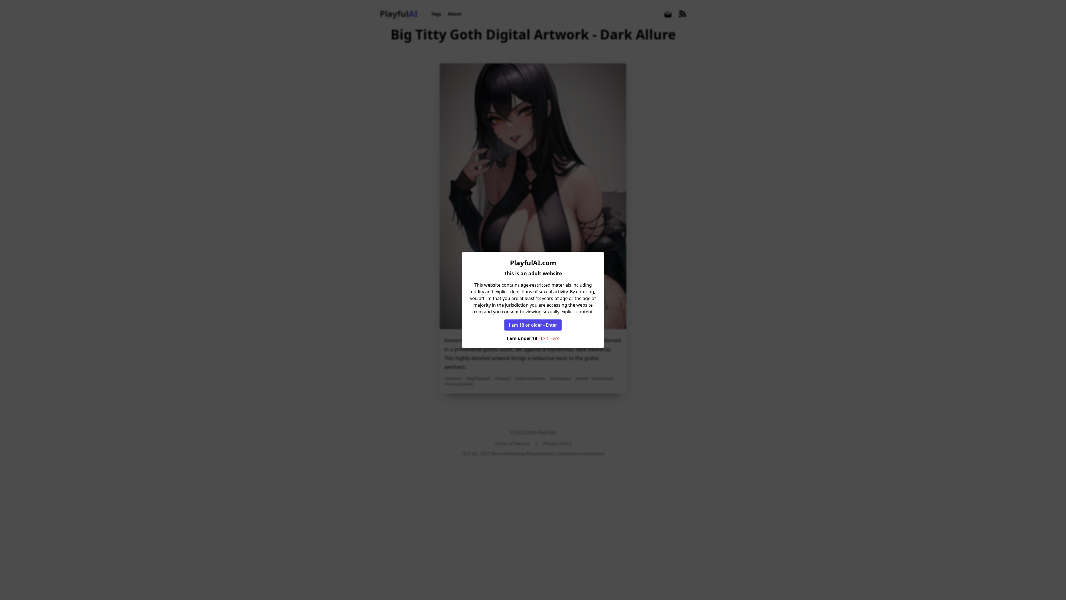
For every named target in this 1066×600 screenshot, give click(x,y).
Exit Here (550, 338)
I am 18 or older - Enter (533, 325)
